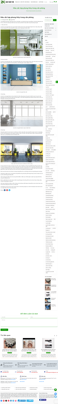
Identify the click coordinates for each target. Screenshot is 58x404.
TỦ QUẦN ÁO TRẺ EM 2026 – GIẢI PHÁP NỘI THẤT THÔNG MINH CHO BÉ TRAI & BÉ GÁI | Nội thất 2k (53, 286)
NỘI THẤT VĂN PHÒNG (24, 2)
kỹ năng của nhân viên (50, 151)
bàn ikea (47, 62)
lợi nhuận (47, 166)
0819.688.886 (20, 372)
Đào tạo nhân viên (49, 100)
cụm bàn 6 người (49, 93)
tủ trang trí (48, 257)
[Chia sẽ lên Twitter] (9, 190)
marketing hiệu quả (49, 172)
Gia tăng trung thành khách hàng (50, 109)
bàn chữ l (52, 50)
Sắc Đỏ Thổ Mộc (49, 215)
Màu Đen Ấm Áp (49, 176)
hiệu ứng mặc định (49, 121)
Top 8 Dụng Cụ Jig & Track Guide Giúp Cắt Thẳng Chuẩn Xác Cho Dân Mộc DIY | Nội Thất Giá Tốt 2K (53, 305)
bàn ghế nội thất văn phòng (51, 54)
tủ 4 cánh (52, 248)
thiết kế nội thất (48, 238)
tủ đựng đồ (53, 250)
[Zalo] (55, 397)
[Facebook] (55, 394)
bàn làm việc (53, 62)
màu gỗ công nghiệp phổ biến (50, 181)
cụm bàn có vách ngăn (50, 95)
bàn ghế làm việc (49, 52)
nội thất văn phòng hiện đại (50, 203)
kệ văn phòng (48, 130)
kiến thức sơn (48, 143)
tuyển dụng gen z (49, 263)
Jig (46, 128)
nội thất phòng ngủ (49, 197)
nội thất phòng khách (49, 195)
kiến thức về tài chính (49, 147)
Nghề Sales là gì (49, 191)
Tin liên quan (5, 335)
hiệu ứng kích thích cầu (50, 119)
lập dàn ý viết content (49, 159)
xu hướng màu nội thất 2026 (50, 272)
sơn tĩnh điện (48, 223)
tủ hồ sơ (53, 251)
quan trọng (48, 211)
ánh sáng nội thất (49, 44)
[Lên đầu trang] (55, 400)
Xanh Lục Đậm (48, 267)
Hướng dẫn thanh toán (5, 389)
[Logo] (7, 1)
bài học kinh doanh (49, 46)
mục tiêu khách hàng (49, 189)
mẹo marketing (52, 187)
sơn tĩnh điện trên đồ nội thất (50, 226)
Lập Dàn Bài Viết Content (50, 157)
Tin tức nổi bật (48, 276)
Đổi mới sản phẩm (49, 104)
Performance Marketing (50, 205)
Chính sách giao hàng (48, 387)
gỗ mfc (54, 111)
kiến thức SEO (48, 141)
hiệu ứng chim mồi (49, 115)
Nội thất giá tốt (48, 193)
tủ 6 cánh (47, 250)
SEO (55, 219)
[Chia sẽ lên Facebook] (5, 190)
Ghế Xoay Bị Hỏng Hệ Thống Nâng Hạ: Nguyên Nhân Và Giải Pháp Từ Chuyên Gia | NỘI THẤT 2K (53, 299)
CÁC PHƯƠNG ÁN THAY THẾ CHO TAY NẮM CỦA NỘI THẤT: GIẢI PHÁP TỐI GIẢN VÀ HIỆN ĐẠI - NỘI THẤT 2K (53, 292)
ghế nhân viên (52, 106)
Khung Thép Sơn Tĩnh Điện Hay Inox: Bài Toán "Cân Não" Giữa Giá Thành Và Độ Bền (53, 279)
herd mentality (48, 113)
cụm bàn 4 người (49, 91)
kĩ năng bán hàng (49, 139)
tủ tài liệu (47, 253)
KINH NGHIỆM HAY (48, 34)
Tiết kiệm (47, 248)
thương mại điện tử (49, 246)
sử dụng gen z (48, 228)
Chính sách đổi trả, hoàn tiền (21, 389)
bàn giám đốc (48, 56)
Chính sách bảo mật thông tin (21, 387)
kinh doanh (48, 149)
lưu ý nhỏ (47, 170)
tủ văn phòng (48, 259)
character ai (48, 79)
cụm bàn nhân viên (49, 98)
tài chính (54, 228)
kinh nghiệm (53, 149)
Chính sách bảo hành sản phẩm (49, 389)
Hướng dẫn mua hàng (33, 387)
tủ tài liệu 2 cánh (49, 255)
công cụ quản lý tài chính (50, 85)
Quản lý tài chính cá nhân (50, 209)
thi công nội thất (49, 234)
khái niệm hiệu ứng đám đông (50, 135)
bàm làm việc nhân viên (50, 48)
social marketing (49, 221)
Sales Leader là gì (49, 219)
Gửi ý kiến (43, 399)
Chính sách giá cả (49, 83)
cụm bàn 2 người (49, 89)
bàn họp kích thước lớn (50, 60)
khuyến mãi (48, 138)
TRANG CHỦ (17, 2)
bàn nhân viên (48, 70)
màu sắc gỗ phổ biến (49, 183)
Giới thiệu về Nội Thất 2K (5, 387)
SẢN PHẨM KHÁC (34, 2)
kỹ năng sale (48, 153)
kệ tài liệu (50, 128)
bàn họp (53, 56)
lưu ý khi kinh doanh (49, 168)
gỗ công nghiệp (48, 111)
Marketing (52, 170)
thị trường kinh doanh (49, 236)
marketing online (49, 174)
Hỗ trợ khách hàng (49, 123)
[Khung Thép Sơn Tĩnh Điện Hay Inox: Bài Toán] (48, 280)
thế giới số (47, 230)
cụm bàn (47, 87)
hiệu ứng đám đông (49, 117)
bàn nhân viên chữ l (49, 72)
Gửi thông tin (4, 329)
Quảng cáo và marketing (50, 213)
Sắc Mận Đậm (48, 217)
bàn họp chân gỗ (49, 58)
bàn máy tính (48, 68)
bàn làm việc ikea (49, 66)
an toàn (47, 42)
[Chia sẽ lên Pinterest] (7, 190)
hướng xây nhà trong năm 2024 (50, 126)
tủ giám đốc (48, 251)
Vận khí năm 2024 (49, 265)
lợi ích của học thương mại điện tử (50, 164)
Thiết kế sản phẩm (49, 242)
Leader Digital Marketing (50, 161)
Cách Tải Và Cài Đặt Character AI (49, 77)
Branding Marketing (49, 74)
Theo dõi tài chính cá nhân (50, 232)
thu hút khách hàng (49, 244)
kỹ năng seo (48, 155)
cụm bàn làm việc (49, 97)
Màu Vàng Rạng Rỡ (49, 185)
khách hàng (48, 132)
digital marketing (49, 102)
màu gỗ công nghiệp (49, 178)
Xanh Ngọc (48, 269)
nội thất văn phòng (49, 199)
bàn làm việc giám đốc (50, 64)
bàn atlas (47, 50)
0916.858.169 (5, 372)
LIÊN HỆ (46, 36)
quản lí (52, 207)
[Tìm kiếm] (54, 20)
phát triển (47, 207)
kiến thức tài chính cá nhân (50, 145)
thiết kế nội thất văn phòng (50, 240)
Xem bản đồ (13, 379)
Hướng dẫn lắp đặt (33, 389)
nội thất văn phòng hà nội (50, 201)
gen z (47, 106)
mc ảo (47, 187)
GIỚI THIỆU (41, 2)
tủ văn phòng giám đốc (50, 261)
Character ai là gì (49, 81)
